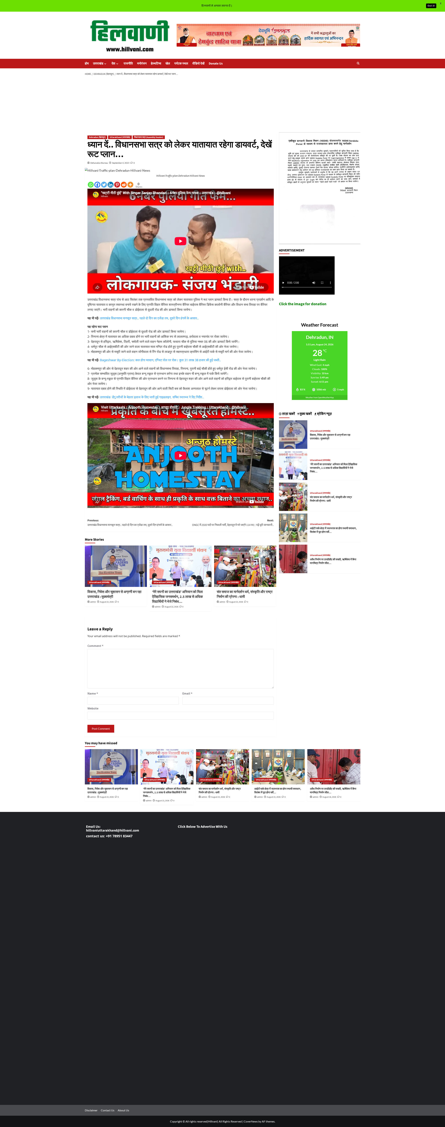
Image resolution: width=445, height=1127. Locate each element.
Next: (233, 523)
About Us (123, 1110)
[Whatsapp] (91, 185)
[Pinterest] (117, 185)
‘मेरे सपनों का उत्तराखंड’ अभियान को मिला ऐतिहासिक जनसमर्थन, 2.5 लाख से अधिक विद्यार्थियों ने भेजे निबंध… (177, 596)
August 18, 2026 (329, 797)
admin (93, 601)
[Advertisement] (222, 104)
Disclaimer (91, 1110)
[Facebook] (97, 185)
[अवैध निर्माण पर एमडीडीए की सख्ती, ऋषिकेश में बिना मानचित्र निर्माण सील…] (293, 558)
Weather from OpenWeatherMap (320, 397)
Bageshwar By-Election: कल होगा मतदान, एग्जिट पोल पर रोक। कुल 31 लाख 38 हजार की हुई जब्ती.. (160, 360)
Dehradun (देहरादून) (97, 137)
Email (187, 693)
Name (92, 693)
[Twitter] (104, 185)
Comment (95, 646)
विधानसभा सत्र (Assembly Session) (148, 137)
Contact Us (107, 1110)
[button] (358, 64)
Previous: (130, 523)
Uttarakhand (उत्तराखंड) (120, 137)
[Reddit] (124, 185)
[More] (130, 185)
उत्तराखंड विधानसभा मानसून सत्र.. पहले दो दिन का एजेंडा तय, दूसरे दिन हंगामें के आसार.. (149, 318)
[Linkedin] (111, 185)
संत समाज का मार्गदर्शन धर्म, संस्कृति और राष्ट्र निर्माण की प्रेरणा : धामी (245, 594)
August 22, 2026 (107, 601)
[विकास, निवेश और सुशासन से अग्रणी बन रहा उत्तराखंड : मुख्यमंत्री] (116, 566)
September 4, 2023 (120, 163)
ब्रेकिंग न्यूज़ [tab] (324, 413)
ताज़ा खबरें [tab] (288, 413)
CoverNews (251, 1121)
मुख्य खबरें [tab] (305, 413)
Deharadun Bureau (99, 163)
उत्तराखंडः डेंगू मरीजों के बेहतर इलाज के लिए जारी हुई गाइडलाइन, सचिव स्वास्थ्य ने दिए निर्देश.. (152, 397)
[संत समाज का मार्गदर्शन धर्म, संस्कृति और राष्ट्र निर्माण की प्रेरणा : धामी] (245, 566)
